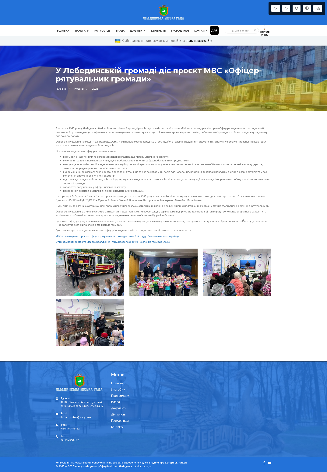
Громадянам (120, 420)
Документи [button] (138, 30)
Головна (61, 88)
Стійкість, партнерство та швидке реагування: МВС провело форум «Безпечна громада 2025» (113, 241)
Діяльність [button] (158, 30)
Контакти (200, 30)
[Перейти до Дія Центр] (214, 30)
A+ (276, 8)
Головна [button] (63, 30)
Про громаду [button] (102, 30)
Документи (118, 408)
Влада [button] (120, 30)
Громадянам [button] (180, 30)
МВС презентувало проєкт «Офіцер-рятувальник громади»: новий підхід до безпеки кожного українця (117, 236)
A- (286, 8)
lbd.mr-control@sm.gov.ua (76, 417)
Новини (79, 88)
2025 (95, 88)
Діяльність (118, 414)
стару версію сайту (199, 40)
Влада (115, 402)
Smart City (82, 30)
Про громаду (120, 395)
